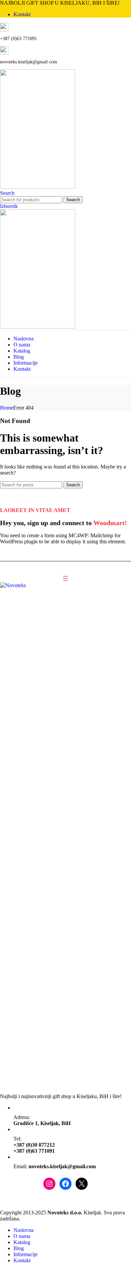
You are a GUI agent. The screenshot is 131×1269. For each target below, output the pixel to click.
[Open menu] (65, 578)
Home (6, 408)
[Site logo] (37, 187)
